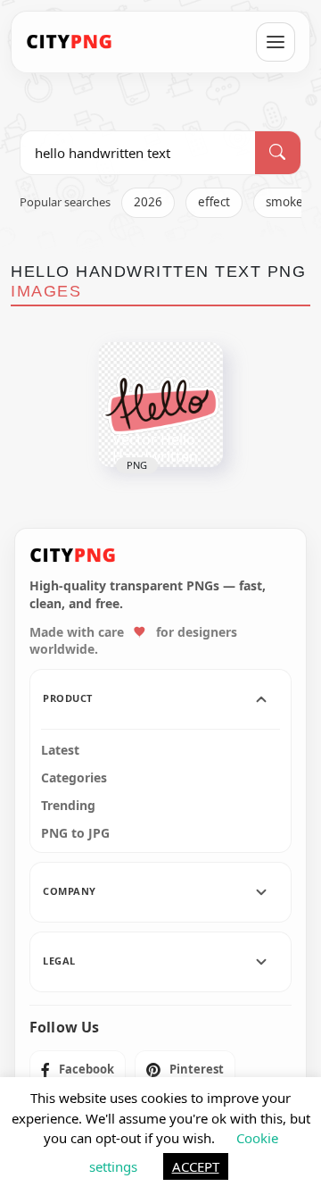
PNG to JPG (75, 833)
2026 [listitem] (148, 202)
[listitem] (77, 1070)
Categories (74, 778)
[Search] (277, 152)
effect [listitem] (214, 202)
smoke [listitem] (284, 202)
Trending (68, 806)
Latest (60, 750)
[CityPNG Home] (69, 41)
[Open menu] (275, 42)
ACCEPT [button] (195, 1166)
